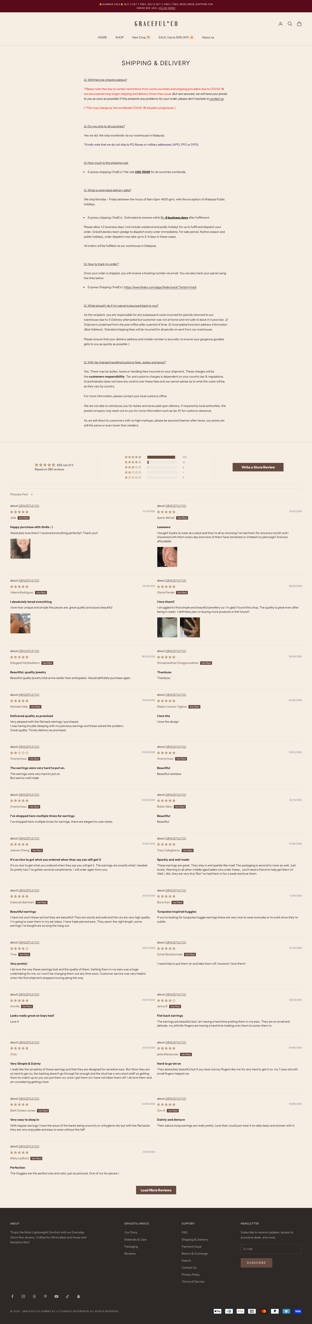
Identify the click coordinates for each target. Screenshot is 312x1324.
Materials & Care (135, 1239)
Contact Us (189, 1267)
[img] (54, 464)
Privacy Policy (191, 1274)
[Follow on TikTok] (67, 1296)
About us (208, 37)
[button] (133, 457)
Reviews (130, 1253)
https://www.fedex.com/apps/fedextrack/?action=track (160, 287)
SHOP (119, 37)
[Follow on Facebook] (12, 1296)
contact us (216, 99)
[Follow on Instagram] (23, 1296)
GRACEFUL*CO (28, 506)
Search (186, 1260)
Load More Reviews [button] (156, 1190)
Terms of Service (193, 1281)
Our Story (130, 1232)
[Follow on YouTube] (56, 1296)
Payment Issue (192, 1246)
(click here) (167, 8)
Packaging (131, 1246)
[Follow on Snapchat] (78, 1296)
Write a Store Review (258, 467)
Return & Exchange (195, 1253)
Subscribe (256, 1262)
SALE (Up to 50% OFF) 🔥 (176, 37)
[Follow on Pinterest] (45, 1296)
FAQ (184, 1232)
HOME (102, 37)
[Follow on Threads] (34, 1296)
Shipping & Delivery (195, 1239)
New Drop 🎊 (141, 37)
